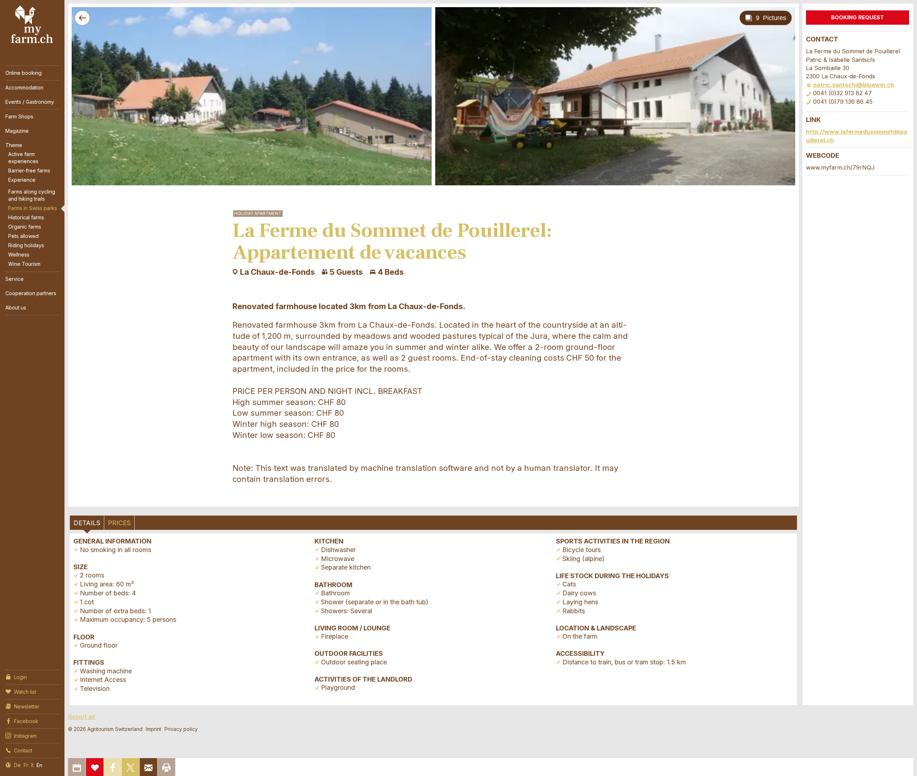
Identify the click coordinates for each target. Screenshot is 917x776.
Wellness (18, 255)
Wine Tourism (24, 264)
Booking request (857, 17)
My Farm (32, 24)
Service (14, 279)
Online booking (23, 73)
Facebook (26, 721)
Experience (21, 180)
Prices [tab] (119, 523)
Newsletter (26, 706)
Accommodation (24, 87)
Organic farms (24, 227)
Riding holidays (26, 245)
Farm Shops (19, 116)
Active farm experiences (23, 157)
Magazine (17, 131)
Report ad (81, 716)
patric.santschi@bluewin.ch (853, 84)
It (32, 765)
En (39, 765)
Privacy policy (181, 729)
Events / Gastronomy (29, 102)
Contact (23, 750)
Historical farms (26, 217)
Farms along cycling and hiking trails (31, 195)
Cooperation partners (30, 293)
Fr (26, 765)
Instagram (25, 736)
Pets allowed (23, 236)
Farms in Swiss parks (32, 208)
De (17, 765)
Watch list (25, 692)
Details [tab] (86, 523)
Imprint (153, 729)
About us (15, 307)
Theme (13, 145)
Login (20, 677)
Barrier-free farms (29, 170)
